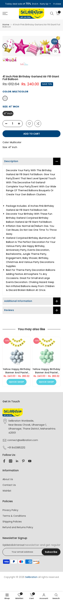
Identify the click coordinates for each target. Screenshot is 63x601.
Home (6, 24)
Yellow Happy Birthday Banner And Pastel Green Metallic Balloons (46, 370)
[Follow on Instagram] (10, 461)
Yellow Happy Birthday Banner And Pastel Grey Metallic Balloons (16, 370)
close (58, 4)
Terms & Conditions (14, 516)
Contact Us (9, 485)
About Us (8, 479)
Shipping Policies (12, 521)
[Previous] (5, 46)
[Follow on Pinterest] (23, 461)
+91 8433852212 (16, 447)
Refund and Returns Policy (18, 527)
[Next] (57, 46)
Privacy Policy (10, 510)
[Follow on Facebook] (4, 461)
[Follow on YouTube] (29, 461)
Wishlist (7, 490)
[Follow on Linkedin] (17, 461)
